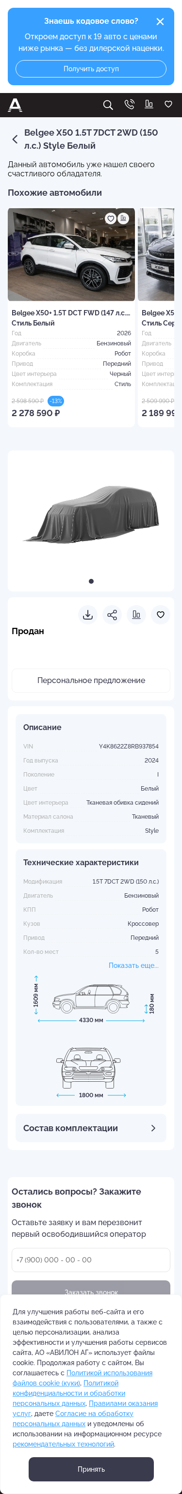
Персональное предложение (91, 680)
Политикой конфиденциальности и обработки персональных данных (69, 1393)
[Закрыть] (160, 22)
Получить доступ (91, 69)
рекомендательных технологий (63, 1444)
